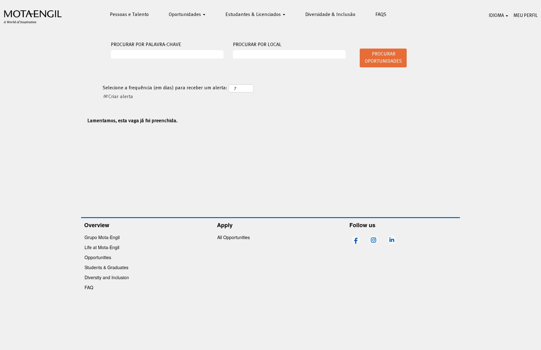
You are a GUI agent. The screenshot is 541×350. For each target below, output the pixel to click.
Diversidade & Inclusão (330, 14)
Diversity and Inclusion (107, 277)
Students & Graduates (106, 267)
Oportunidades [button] (185, 14)
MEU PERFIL (525, 15)
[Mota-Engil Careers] (33, 16)
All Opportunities (233, 237)
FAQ (89, 287)
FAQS (380, 14)
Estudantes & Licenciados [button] (253, 14)
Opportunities (98, 257)
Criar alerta (120, 97)
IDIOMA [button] (497, 15)
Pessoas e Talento (129, 14)
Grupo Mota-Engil (102, 237)
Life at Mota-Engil (102, 247)
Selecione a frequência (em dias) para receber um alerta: (165, 88)
